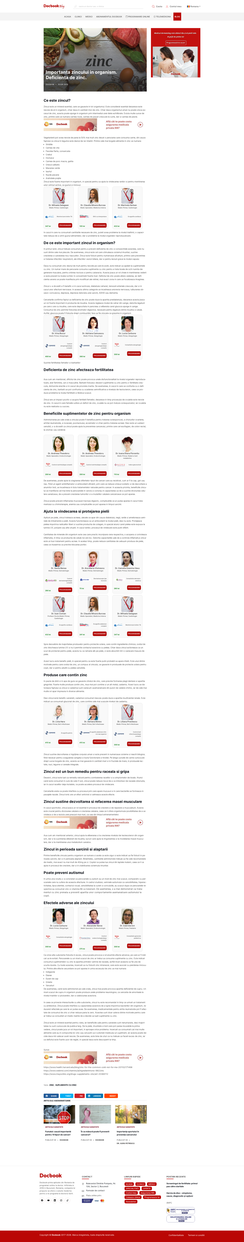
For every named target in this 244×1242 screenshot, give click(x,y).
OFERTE (147, 1188)
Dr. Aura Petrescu (126, 1143)
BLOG (177, 16)
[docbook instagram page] (62, 1200)
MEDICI (88, 16)
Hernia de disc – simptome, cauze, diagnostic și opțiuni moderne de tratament (179, 1194)
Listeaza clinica (133, 1197)
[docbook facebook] (43, 1200)
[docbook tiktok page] (68, 1200)
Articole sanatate (55, 67)
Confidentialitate (176, 1235)
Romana (194, 6)
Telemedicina (163, 16)
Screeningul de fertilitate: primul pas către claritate (182, 1185)
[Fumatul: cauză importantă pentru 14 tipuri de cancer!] (59, 1114)
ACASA (68, 16)
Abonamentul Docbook (109, 16)
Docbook (64, 1140)
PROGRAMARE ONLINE (139, 16)
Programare (65, 225)
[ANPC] (180, 1210)
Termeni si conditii (196, 1235)
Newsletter (131, 1201)
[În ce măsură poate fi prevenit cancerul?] (95, 1114)
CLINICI (78, 16)
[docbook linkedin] (55, 1200)
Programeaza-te (152, 1197)
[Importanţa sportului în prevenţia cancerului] (131, 1114)
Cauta (159, 6)
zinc (51, 1085)
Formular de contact (95, 1190)
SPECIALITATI (132, 1188)
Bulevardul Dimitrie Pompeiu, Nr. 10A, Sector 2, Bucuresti (101, 1185)
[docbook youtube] (49, 1200)
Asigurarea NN (147, 1193)
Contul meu (175, 6)
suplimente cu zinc (66, 1085)
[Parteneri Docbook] (95, 124)
